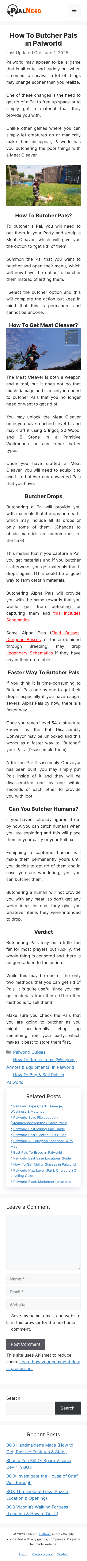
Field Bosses (65, 632)
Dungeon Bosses (23, 639)
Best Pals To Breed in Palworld (37, 1152)
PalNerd (45, 1534)
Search (13, 1398)
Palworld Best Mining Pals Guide (39, 1129)
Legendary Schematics (29, 652)
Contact (62, 1554)
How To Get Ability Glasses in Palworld (44, 1164)
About (23, 1554)
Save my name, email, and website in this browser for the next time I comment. (45, 1322)
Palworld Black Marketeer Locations (42, 1182)
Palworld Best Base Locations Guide (42, 1158)
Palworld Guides (29, 1052)
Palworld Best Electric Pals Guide (39, 1135)
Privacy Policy (42, 1554)
